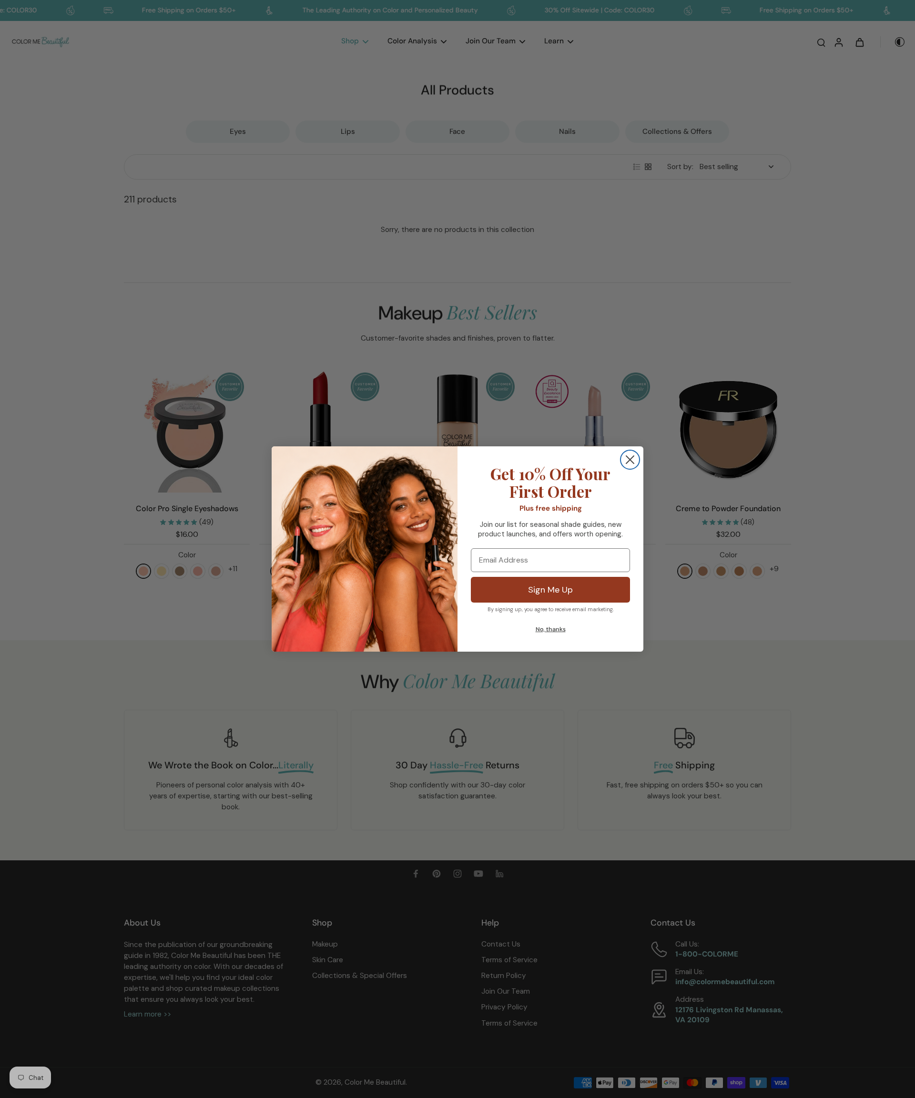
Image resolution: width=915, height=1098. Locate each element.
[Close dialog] (630, 459)
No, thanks (551, 629)
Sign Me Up (550, 589)
